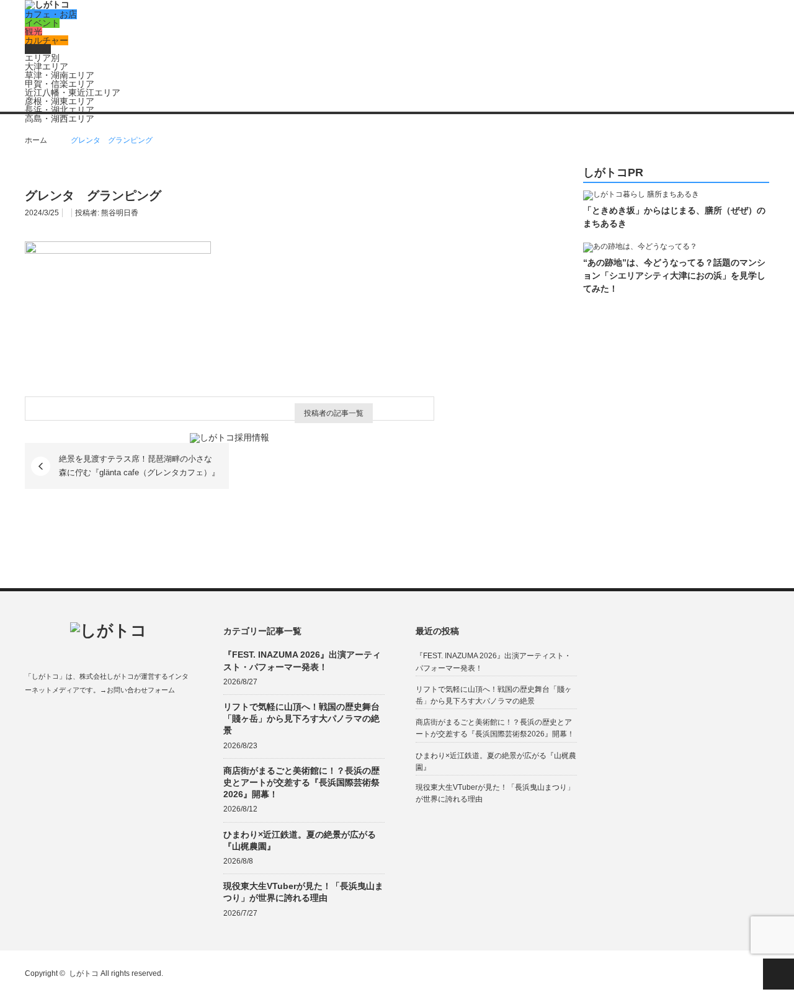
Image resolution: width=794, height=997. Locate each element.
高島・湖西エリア (59, 118)
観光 (33, 32)
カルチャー (46, 40)
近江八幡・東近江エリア (72, 92)
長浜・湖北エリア (59, 110)
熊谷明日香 (119, 212)
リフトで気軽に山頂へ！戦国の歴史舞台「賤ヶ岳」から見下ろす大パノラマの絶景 (301, 718)
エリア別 (42, 58)
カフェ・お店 (51, 14)
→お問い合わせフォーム (137, 690)
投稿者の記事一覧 (334, 413)
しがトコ (84, 973)
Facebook (31, 719)
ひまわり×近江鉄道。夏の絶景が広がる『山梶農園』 (299, 840)
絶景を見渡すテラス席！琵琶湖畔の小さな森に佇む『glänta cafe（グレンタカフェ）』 (139, 465)
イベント (42, 23)
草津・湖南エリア (59, 75)
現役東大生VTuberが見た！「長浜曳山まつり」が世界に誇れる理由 (303, 892)
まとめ (38, 49)
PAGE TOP (778, 974)
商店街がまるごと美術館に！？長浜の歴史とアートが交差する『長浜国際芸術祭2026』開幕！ (301, 782)
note (103, 719)
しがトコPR (613, 173)
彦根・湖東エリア (59, 101)
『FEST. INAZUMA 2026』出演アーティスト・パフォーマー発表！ (302, 660)
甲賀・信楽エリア (59, 84)
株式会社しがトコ (106, 676)
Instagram (79, 719)
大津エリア (46, 66)
